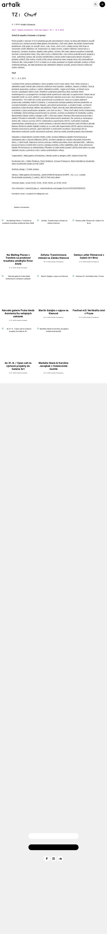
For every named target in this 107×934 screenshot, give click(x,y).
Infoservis (31, 24)
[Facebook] (47, 858)
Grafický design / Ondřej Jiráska (25, 169)
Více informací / (19, 188)
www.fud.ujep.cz (32, 188)
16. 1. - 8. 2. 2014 (19, 78)
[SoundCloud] (60, 858)
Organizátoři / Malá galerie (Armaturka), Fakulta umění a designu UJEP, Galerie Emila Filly (49, 155)
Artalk (23, 24)
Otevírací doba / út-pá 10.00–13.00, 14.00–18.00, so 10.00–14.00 (39, 182)
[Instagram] (53, 858)
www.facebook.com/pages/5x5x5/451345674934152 (62, 188)
